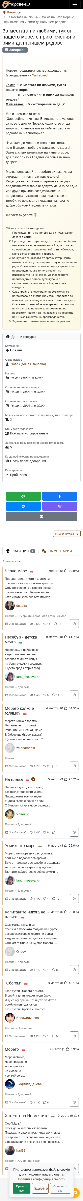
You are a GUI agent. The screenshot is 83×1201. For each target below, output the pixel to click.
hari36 (20, 1150)
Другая (61, 616)
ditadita (21, 605)
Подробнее (41, 1188)
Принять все (21, 1188)
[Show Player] (75, 1193)
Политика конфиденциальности (41, 1179)
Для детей (49, 616)
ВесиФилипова (27, 1017)
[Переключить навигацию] (75, 4)
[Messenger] (23, 506)
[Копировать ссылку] (23, 496)
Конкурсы (14, 12)
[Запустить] (33, 779)
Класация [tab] (22, 551)
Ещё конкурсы (65, 534)
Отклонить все (60, 1188)
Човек (20, 814)
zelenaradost (25, 747)
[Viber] (59, 506)
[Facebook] (59, 496)
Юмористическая (29, 616)
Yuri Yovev (39, 75)
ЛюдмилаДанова (29, 1084)
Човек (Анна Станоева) (28, 364)
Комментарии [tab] (59, 551)
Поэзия (10, 616)
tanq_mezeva (26, 676)
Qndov (21, 951)
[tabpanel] (41, 868)
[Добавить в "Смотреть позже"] (74, 623)
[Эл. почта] (41, 516)
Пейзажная (25, 1028)
